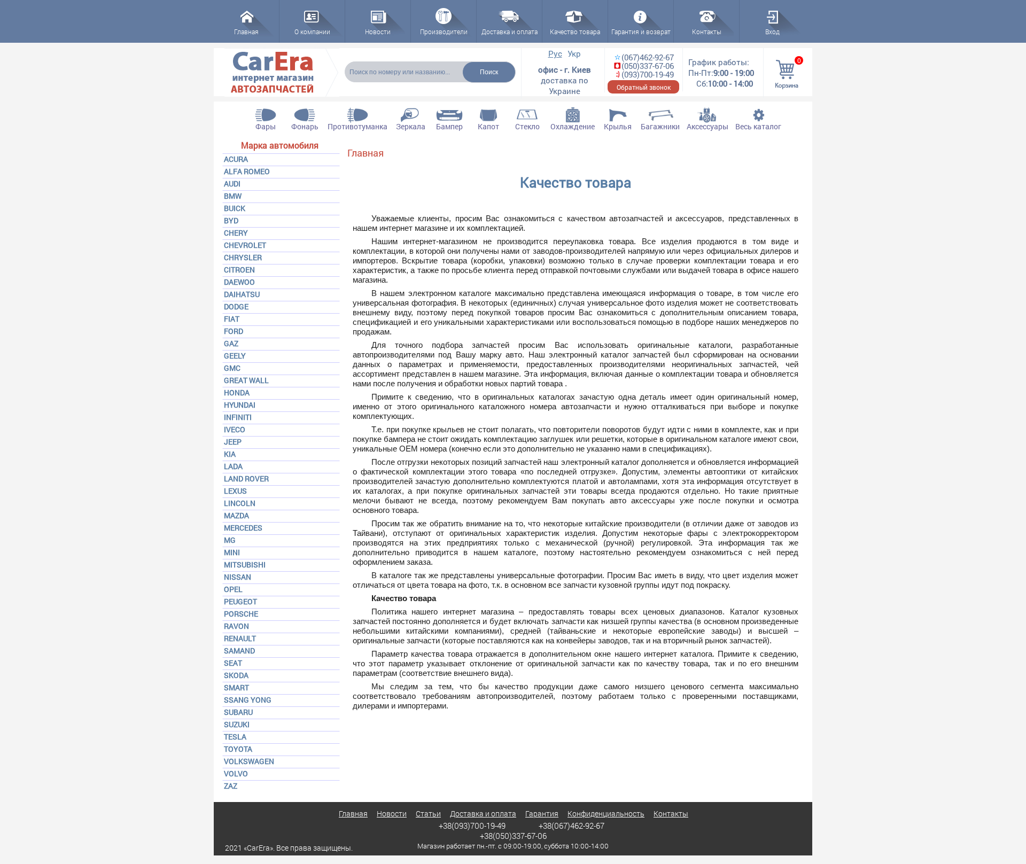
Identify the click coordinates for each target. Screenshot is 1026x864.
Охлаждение (572, 126)
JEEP (233, 442)
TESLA (235, 736)
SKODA (236, 675)
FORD (233, 331)
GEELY (235, 356)
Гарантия (541, 813)
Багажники (660, 126)
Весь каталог (758, 126)
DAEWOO (239, 282)
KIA (230, 454)
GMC (232, 368)
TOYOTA (238, 749)
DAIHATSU (242, 294)
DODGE (236, 306)
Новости (392, 813)
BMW (233, 196)
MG (230, 540)
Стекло (527, 126)
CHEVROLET (245, 245)
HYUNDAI (239, 405)
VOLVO (236, 773)
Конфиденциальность (606, 813)
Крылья (618, 126)
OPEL (233, 589)
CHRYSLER (243, 257)
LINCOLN (239, 503)
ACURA (236, 159)
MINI (232, 552)
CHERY (236, 233)
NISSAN (237, 577)
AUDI (232, 183)
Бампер (449, 126)
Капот (488, 126)
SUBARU (238, 712)
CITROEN (239, 269)
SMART (236, 687)
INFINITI (238, 417)
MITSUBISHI (245, 564)
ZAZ (230, 786)
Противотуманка (357, 126)
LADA (233, 466)
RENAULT (240, 638)
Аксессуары (707, 126)
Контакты (671, 813)
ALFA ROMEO (247, 171)
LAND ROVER (246, 478)
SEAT (233, 663)
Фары (265, 126)
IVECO (234, 429)
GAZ (231, 343)
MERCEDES (243, 528)
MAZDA (236, 515)
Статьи (428, 813)
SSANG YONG (247, 700)
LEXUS (235, 491)
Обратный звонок (644, 87)
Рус (555, 53)
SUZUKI (237, 724)
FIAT (231, 319)
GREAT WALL (246, 380)
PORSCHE (241, 614)
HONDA (237, 392)
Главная (365, 152)
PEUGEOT (240, 601)
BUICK (234, 208)
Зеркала (410, 126)
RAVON (236, 626)
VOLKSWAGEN (249, 761)
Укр (574, 53)
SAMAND (239, 650)
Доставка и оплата (483, 813)
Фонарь (304, 126)
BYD (231, 220)
